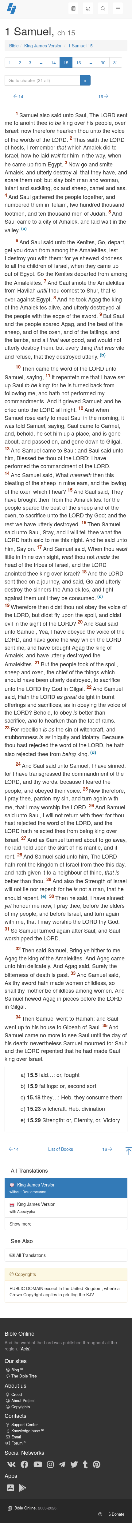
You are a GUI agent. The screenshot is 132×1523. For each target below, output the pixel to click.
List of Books (60, 1149)
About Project (23, 1400)
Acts (25, 1349)
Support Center (24, 1424)
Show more (21, 1224)
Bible (14, 45)
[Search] (103, 8)
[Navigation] (118, 8)
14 (53, 62)
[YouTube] (37, 1463)
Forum (18, 1443)
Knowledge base (27, 1430)
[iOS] (10, 1487)
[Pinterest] (96, 1463)
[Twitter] (74, 1463)
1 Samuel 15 (80, 45)
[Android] (22, 1487)
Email (16, 1437)
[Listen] (88, 8)
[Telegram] (62, 1463)
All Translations (30, 1255)
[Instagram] (50, 1463)
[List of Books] (73, 8)
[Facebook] (24, 1463)
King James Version (43, 45)
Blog (17, 1370)
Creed (16, 1394)
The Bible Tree (24, 1376)
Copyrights (20, 1406)
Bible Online (25, 1508)
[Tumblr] (85, 1463)
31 (115, 62)
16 (78, 62)
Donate (117, 1514)
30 (103, 62)
